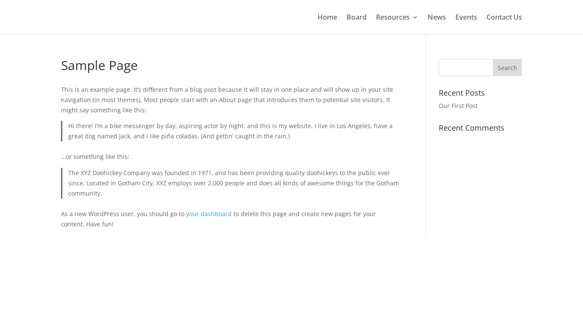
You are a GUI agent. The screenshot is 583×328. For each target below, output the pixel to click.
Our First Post (458, 106)
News (437, 18)
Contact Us (504, 18)
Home (327, 18)
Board (357, 18)
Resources (393, 18)
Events (466, 18)
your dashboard (209, 214)
